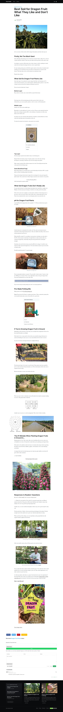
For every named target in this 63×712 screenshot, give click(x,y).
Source (39, 539)
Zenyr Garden (8, 1)
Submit (54, 666)
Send (31, 648)
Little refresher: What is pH (22, 281)
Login (51, 666)
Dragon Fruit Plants (16, 638)
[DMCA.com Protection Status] (53, 708)
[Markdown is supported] (7, 666)
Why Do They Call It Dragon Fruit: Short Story (13, 697)
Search (17, 1)
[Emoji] (9, 666)
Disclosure (43, 708)
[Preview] (11, 666)
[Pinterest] (56, 1)
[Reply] (56, 672)
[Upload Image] (10, 666)
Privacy (40, 708)
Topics (14, 1)
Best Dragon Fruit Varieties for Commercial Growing (13, 692)
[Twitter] (54, 1)
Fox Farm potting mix (27, 291)
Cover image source (18, 627)
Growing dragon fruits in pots (31, 458)
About (37, 708)
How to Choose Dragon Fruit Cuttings (12, 687)
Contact (47, 708)
